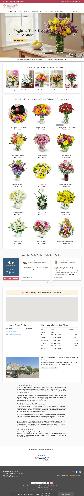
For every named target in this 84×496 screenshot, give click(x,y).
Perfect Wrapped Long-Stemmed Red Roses (37, 262)
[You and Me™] (56, 262)
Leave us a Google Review (73, 475)
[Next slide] (74, 34)
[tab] (41, 53)
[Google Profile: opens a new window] (80, 472)
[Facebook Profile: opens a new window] (76, 472)
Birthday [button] (34, 11)
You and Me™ (62, 262)
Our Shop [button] (73, 11)
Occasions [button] (26, 11)
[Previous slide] (9, 34)
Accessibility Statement (46, 489)
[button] (47, 282)
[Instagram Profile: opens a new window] (73, 472)
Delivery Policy (57, 489)
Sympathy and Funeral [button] (46, 11)
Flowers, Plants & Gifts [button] (61, 11)
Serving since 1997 (57, 59)
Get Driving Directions (15, 334)
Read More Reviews (11, 279)
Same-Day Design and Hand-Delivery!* (14, 1)
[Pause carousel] (40, 53)
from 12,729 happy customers (30, 59)
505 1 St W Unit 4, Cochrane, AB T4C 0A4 (14, 473)
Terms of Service (27, 489)
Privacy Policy (36, 489)
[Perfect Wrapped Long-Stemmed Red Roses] (25, 262)
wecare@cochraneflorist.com (10, 477)
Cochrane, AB (53, 367)
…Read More (70, 274)
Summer (19, 11)
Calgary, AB (44, 367)
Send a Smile (18, 40)
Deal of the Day (11, 11)
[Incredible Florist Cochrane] (14, 6)
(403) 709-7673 (13, 331)
